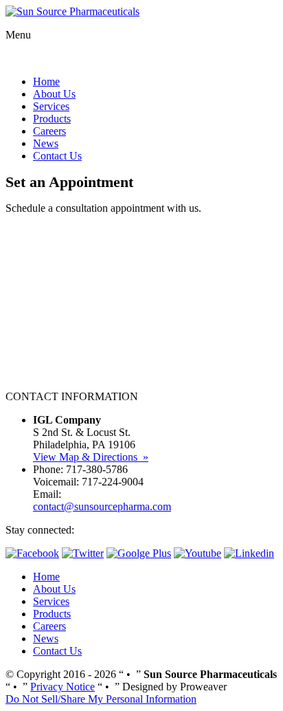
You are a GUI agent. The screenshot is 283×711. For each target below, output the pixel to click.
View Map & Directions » (90, 457)
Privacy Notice (62, 686)
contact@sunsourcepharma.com (102, 506)
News (45, 143)
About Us (54, 94)
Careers (49, 131)
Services (51, 106)
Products (52, 118)
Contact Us (57, 156)
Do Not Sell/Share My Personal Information (100, 699)
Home (46, 81)
